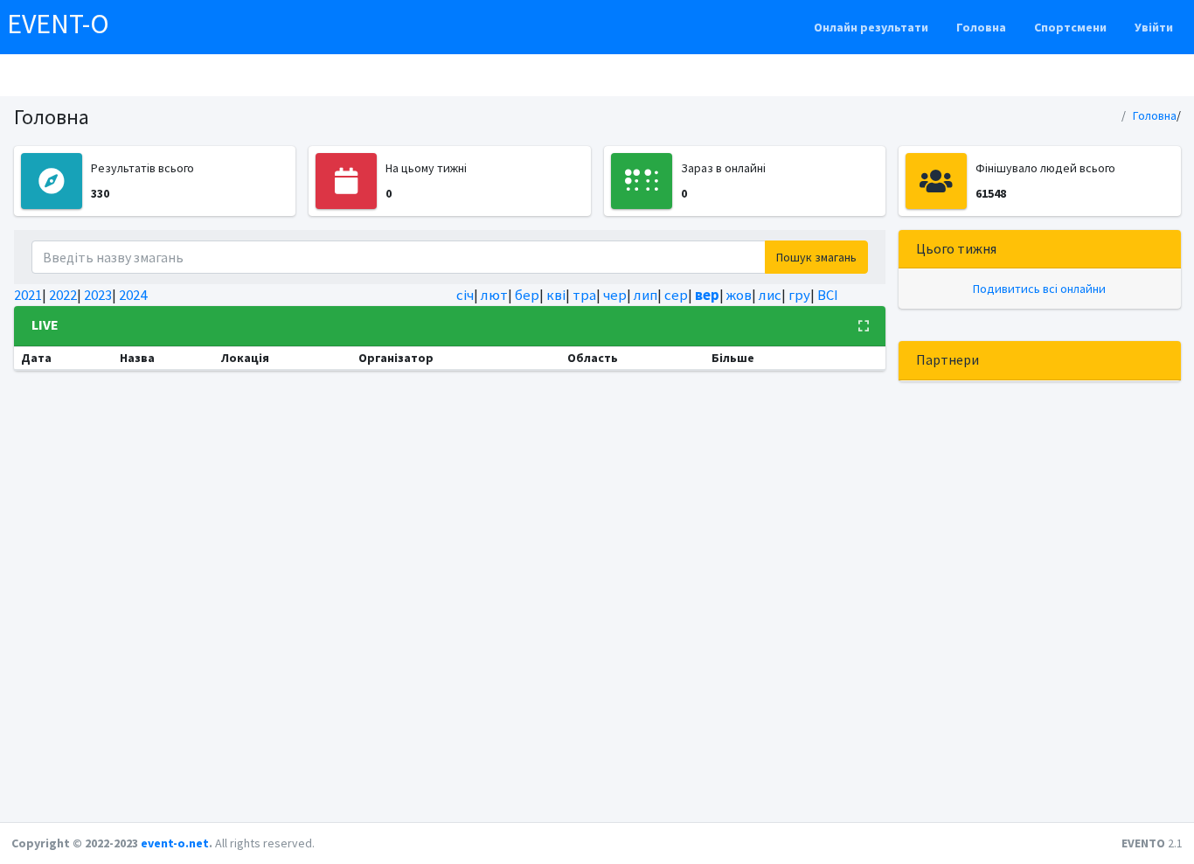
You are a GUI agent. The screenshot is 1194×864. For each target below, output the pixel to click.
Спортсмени (1070, 27)
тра (584, 294)
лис (770, 294)
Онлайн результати (871, 27)
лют (494, 294)
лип (645, 294)
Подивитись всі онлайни (1039, 288)
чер (615, 294)
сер (676, 294)
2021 (28, 294)
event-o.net (175, 843)
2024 (133, 294)
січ (465, 294)
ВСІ (827, 294)
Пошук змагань (816, 257)
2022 (63, 294)
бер (527, 294)
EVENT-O (58, 23)
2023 (98, 294)
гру (799, 294)
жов (739, 294)
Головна (981, 27)
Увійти (1154, 27)
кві (556, 294)
